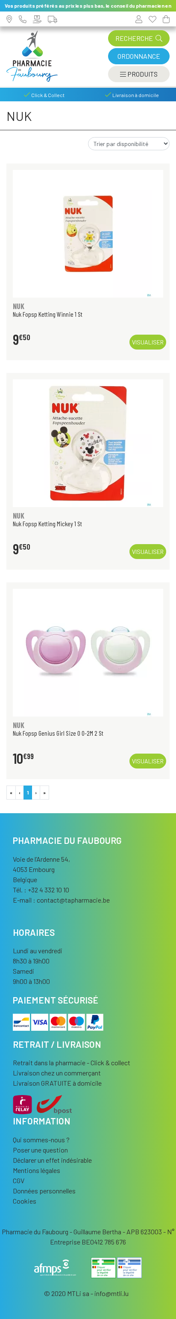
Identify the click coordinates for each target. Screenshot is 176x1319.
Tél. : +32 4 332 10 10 (41, 890)
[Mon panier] (166, 18)
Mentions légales (36, 1170)
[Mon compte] (138, 18)
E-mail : (61, 900)
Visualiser (148, 342)
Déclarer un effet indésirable (52, 1160)
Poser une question (40, 1150)
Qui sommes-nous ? (41, 1139)
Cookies (24, 1201)
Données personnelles (44, 1191)
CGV (18, 1180)
